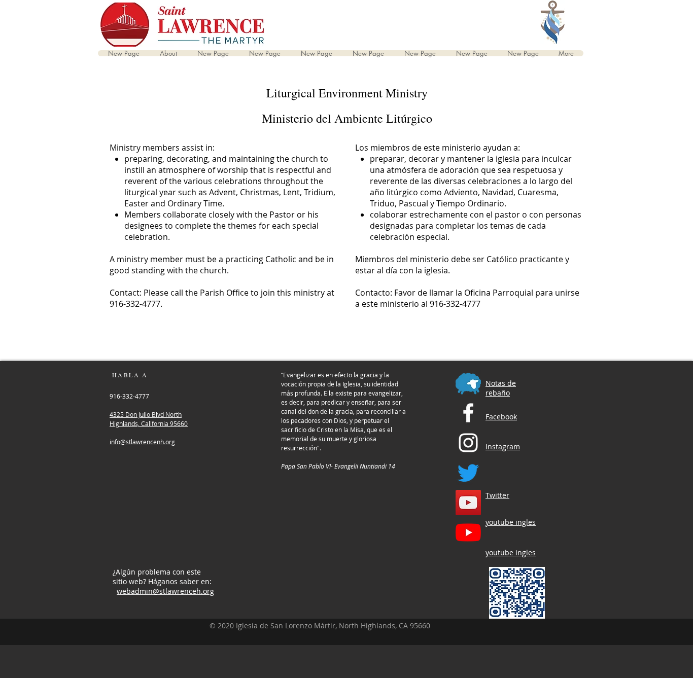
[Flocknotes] (468, 383)
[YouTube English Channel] (468, 502)
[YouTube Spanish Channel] (468, 532)
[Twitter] (468, 472)
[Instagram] (468, 442)
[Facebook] (468, 412)
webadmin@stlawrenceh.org (165, 591)
